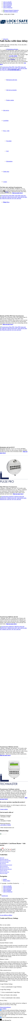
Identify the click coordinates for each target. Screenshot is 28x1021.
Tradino (21, 883)
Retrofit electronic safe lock (6, 869)
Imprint (5, 879)
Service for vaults (3, 873)
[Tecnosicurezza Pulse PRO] (14, 69)
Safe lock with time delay (5, 860)
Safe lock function (4, 866)
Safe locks (2, 857)
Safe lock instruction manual (6, 864)
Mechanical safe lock (4, 867)
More (11, 915)
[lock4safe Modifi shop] (14, 27)
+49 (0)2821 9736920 (5, 825)
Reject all (7, 915)
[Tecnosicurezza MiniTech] (14, 629)
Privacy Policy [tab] (3, 1000)
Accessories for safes (4, 862)
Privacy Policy (6, 880)
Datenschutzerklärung (5, 1007)
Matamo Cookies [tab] (4, 959)
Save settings (3, 1008)
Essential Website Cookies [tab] (6, 942)
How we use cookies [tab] (5, 925)
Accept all (2, 915)
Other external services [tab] (5, 970)
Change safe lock (3, 870)
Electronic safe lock (4, 859)
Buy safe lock (3, 863)
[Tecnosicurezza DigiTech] (14, 499)
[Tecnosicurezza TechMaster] (14, 785)
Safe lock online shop (4, 871)
